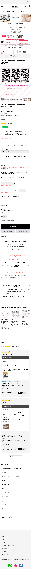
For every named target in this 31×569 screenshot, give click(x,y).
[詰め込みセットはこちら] (15, 17)
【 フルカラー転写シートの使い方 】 (15, 244)
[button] (1, 6)
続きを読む (6, 421)
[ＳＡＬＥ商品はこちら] (15, 51)
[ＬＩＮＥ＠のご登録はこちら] (10, 565)
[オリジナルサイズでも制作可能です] (7, 51)
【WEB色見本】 (4, 168)
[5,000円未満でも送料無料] (24, 51)
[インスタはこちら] (15, 565)
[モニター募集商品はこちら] (15, 40)
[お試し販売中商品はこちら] (20, 51)
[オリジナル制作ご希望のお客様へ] (2, 51)
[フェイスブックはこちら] (21, 565)
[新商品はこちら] (11, 51)
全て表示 (15, 456)
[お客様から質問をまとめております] (29, 51)
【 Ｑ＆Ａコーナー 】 (15, 249)
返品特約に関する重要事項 (8, 220)
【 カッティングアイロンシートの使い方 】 (15, 246)
